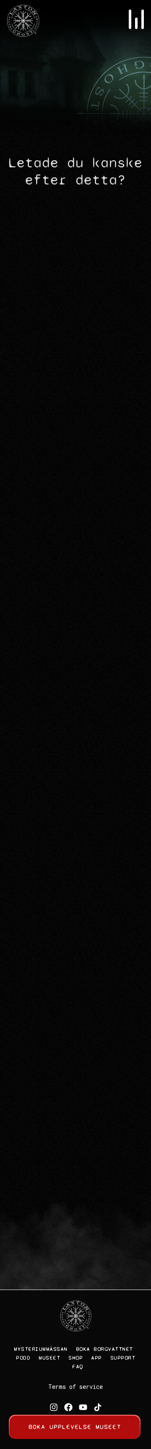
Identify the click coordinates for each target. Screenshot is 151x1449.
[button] (136, 21)
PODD (23, 1357)
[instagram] (53, 1407)
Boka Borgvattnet (104, 1349)
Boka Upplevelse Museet (75, 1427)
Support (122, 1357)
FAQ (77, 1366)
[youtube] (83, 1407)
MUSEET (49, 1357)
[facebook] (68, 1407)
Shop (75, 1357)
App (96, 1357)
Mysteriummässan (41, 1349)
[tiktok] (98, 1407)
